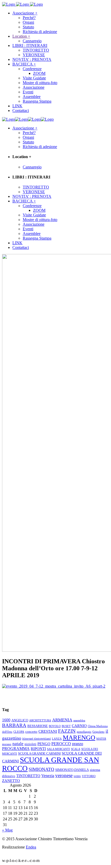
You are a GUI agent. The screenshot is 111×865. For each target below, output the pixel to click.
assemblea (79, 720)
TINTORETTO (28, 776)
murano (6, 744)
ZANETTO (11, 781)
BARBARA (14, 725)
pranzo (77, 743)
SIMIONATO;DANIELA (72, 770)
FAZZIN (67, 731)
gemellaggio (84, 731)
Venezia (47, 775)
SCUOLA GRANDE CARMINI (39, 753)
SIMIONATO (41, 769)
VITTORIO (89, 776)
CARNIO (79, 726)
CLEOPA (18, 731)
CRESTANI (47, 731)
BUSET (66, 726)
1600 (6, 720)
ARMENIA (62, 719)
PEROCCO (61, 743)
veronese (64, 775)
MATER (101, 738)
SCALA (75, 749)
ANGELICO (19, 720)
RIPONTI (38, 749)
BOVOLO (55, 726)
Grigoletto (98, 731)
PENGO (43, 744)
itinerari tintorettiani (36, 738)
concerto (31, 731)
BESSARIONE (37, 726)
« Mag (7, 830)
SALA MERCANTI (58, 749)
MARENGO (79, 737)
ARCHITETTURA (40, 720)
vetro (77, 776)
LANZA (57, 738)
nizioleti (30, 744)
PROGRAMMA (16, 748)
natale (17, 743)
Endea (31, 847)
